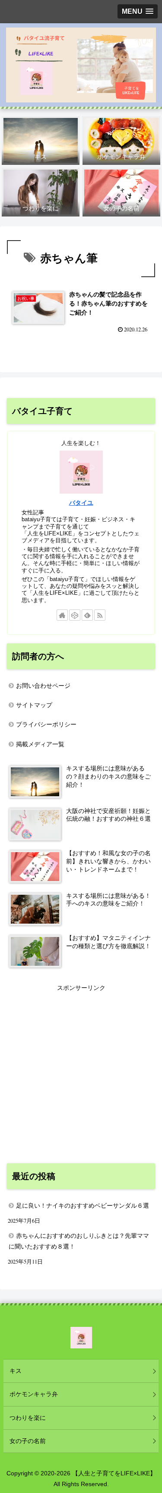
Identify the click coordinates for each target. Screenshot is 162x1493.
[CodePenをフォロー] (74, 615)
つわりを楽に (28, 1417)
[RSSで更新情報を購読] (99, 615)
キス (16, 1370)
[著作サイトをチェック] (62, 615)
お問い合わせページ (43, 685)
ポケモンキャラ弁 (34, 1394)
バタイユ (81, 502)
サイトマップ (34, 705)
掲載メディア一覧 (40, 744)
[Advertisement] (81, 1074)
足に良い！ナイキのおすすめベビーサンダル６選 (82, 1205)
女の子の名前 (28, 1440)
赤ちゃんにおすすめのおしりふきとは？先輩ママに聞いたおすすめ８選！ (79, 1241)
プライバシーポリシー (46, 724)
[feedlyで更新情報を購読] (87, 615)
